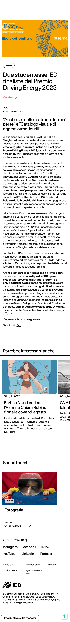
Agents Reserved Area (34, 572)
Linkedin (27, 554)
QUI (19, 325)
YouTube (9, 554)
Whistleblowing (33, 564)
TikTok (44, 547)
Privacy (52, 564)
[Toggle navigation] (65, 7)
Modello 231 (9, 564)
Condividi (9, 97)
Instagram (10, 547)
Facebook (28, 547)
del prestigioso (52, 147)
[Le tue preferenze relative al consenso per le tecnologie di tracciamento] (64, 616)
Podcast (46, 554)
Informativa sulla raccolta (20, 618)
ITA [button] (40, 6)
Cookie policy (10, 570)
